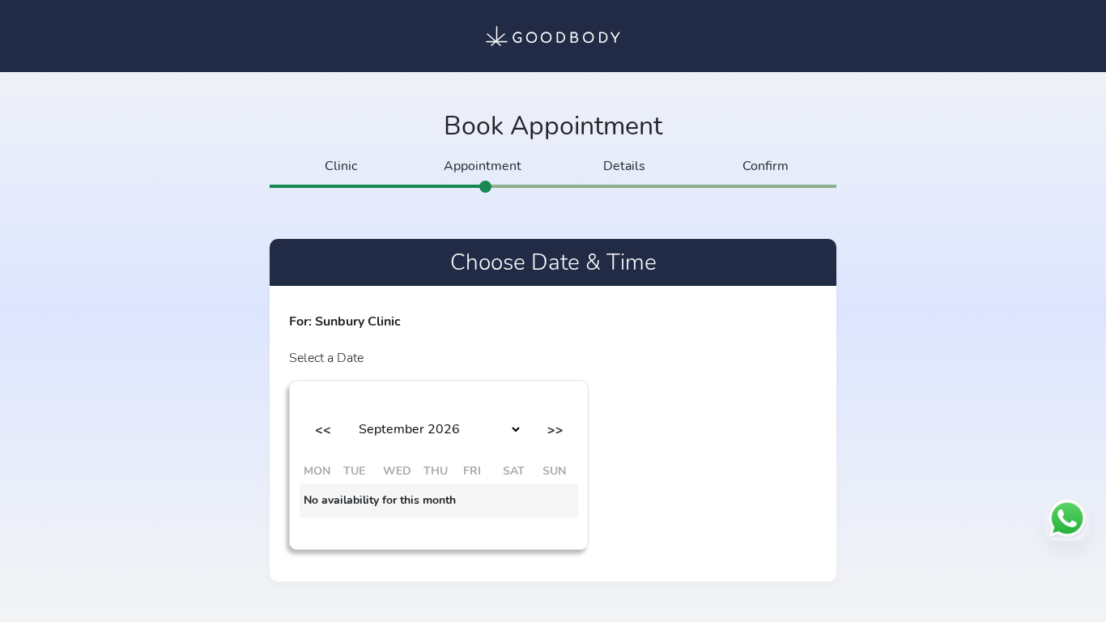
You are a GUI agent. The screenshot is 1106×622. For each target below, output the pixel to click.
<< (323, 430)
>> (555, 430)
